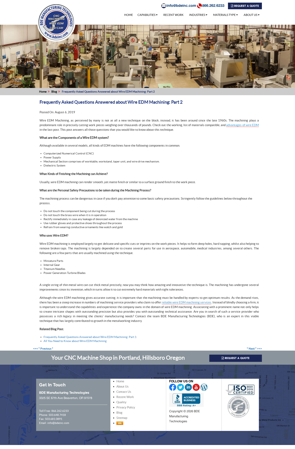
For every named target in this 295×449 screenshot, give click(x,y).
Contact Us (123, 391)
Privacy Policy (125, 407)
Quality (121, 402)
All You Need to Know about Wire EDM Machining (75, 341)
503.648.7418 (57, 414)
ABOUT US (250, 14)
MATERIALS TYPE (224, 14)
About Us (122, 386)
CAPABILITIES (146, 14)
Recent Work (125, 397)
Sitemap (121, 417)
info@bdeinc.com (181, 5)
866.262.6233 (213, 5)
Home (43, 91)
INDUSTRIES (197, 14)
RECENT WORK (173, 14)
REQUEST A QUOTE (246, 6)
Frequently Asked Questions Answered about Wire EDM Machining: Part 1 (90, 337)
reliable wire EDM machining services (186, 302)
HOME (128, 14)
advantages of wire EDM (242, 125)
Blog (54, 91)
